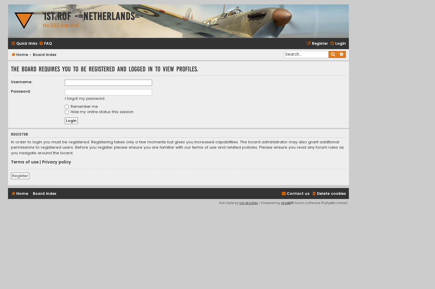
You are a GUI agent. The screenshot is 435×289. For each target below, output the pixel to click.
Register (20, 176)
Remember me (84, 106)
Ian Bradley (248, 202)
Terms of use (24, 162)
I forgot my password (84, 98)
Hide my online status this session (101, 111)
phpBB (286, 202)
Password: (21, 91)
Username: (22, 81)
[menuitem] (45, 44)
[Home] (23, 21)
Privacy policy (56, 162)
